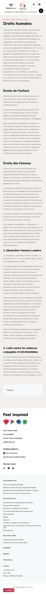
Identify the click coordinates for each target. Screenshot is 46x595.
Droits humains (8, 514)
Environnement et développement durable (18, 503)
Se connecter (11, 453)
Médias (5, 517)
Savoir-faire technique (12, 438)
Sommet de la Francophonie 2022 (15, 543)
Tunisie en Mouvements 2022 (13, 540)
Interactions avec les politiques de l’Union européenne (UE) (22, 526)
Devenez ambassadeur (16, 457)
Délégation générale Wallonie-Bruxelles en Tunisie (20, 490)
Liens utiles (27, 580)
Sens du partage (10, 430)
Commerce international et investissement (18, 511)
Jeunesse (6, 520)
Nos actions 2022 (9, 535)
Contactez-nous (17, 580)
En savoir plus (29, 587)
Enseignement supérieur (11, 505)
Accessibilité (8, 434)
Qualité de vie (9, 442)
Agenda (6, 554)
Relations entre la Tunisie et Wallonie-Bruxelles (19, 488)
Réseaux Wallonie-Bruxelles (39, 581)
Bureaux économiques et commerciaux (17, 493)
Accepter (8, 590)
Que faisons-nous (20, 19)
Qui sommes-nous (9, 480)
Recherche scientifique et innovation (15, 508)
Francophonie (8, 530)
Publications (7, 560)
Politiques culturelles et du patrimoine (16, 523)
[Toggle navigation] (41, 11)
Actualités (6, 548)
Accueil (6, 19)
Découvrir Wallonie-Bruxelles (13, 485)
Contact (6, 566)
